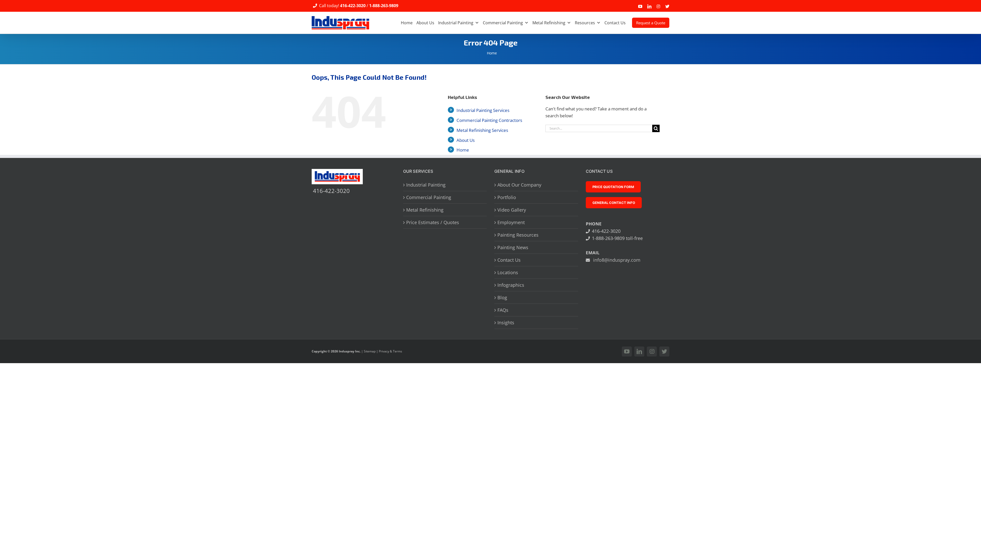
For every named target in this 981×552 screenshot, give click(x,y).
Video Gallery (511, 210)
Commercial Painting (503, 23)
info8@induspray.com (616, 260)
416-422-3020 (353, 5)
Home (407, 23)
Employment (511, 222)
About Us (425, 23)
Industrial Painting (455, 23)
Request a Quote (650, 22)
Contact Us (615, 23)
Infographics (510, 285)
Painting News (512, 247)
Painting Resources (518, 235)
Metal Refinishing (548, 23)
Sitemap (370, 351)
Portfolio (506, 197)
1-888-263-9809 (383, 5)
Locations (507, 272)
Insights (505, 322)
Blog (502, 297)
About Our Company (519, 185)
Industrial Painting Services (483, 110)
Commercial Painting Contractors (489, 120)
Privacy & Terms (390, 351)
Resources (585, 23)
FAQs (502, 310)
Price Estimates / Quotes (432, 222)
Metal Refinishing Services (482, 130)
